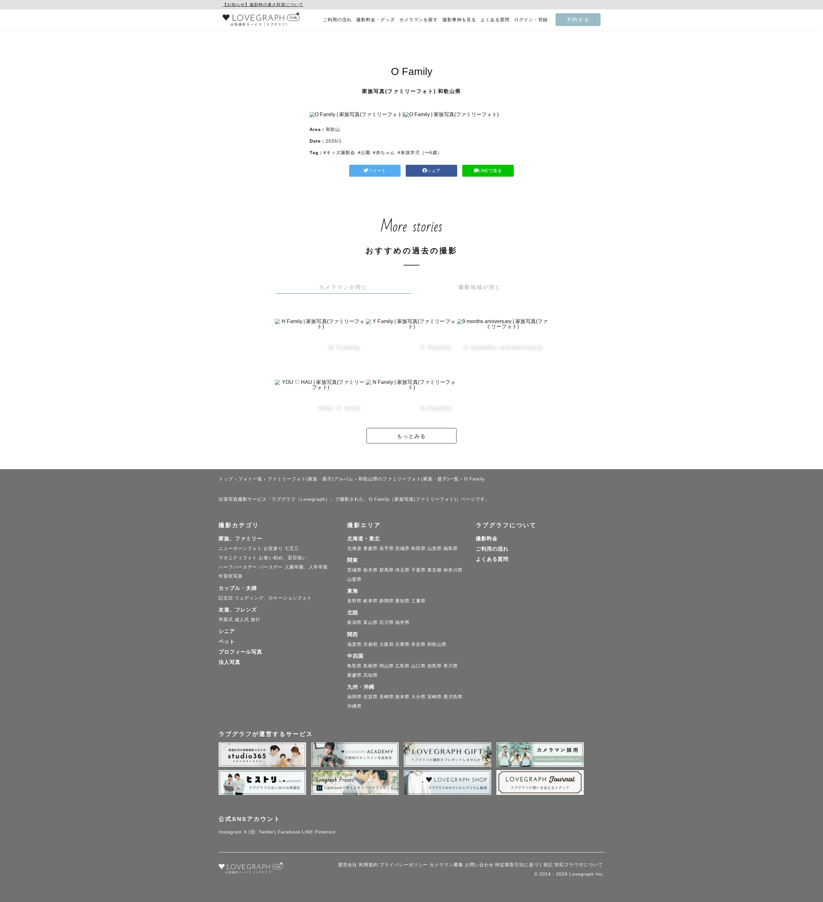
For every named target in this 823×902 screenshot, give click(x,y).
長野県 (354, 600)
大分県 (418, 696)
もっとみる (411, 436)
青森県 (370, 548)
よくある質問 (495, 19)
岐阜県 (370, 600)
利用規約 (368, 864)
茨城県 (354, 569)
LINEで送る (490, 170)
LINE (307, 831)
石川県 (386, 622)
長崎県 (386, 696)
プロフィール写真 (240, 652)
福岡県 (354, 696)
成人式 (242, 619)
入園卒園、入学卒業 (306, 567)
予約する (578, 20)
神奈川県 (453, 569)
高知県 (370, 675)
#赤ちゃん (384, 152)
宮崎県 (434, 696)
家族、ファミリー (240, 538)
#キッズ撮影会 (339, 152)
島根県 (370, 665)
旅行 (255, 619)
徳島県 (434, 665)
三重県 (418, 600)
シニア (227, 631)
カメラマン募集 (446, 864)
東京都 (434, 569)
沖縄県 (354, 706)
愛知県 (402, 600)
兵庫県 (402, 644)
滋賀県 (354, 644)
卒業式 (226, 619)
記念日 (226, 597)
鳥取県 (354, 665)
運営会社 (347, 864)
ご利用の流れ (337, 19)
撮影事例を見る (459, 19)
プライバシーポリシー (404, 864)
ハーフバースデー (238, 567)
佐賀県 (370, 696)
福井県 (402, 622)
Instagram (230, 831)
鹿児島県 (453, 696)
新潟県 (354, 622)
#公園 (364, 152)
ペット (227, 641)
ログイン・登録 (531, 19)
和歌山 (333, 129)
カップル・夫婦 (238, 588)
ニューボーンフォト (240, 548)
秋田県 (418, 548)
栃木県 (370, 569)
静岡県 (386, 600)
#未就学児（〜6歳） (420, 152)
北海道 (354, 548)
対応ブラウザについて (579, 864)
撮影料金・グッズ (375, 19)
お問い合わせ (479, 864)
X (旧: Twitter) (260, 831)
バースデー (271, 567)
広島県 (402, 665)
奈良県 (418, 644)
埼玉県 (402, 569)
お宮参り (273, 548)
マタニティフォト (238, 557)
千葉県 (418, 569)
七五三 (292, 548)
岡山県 (386, 665)
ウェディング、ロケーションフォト (273, 597)
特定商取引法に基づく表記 (524, 864)
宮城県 (402, 548)
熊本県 (402, 696)
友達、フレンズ (238, 609)
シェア (433, 170)
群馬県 (386, 569)
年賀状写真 (231, 576)
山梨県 (354, 579)
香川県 (450, 665)
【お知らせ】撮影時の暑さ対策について (262, 4)
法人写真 (229, 662)
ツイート (377, 170)
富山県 (370, 622)
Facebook (289, 831)
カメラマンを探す (418, 19)
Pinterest (325, 831)
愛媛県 (354, 675)
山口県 (418, 665)
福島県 (450, 548)
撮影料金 (487, 538)
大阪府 (386, 644)
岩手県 (386, 548)
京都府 (370, 644)
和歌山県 (437, 644)
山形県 (434, 548)
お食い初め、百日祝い (283, 557)
